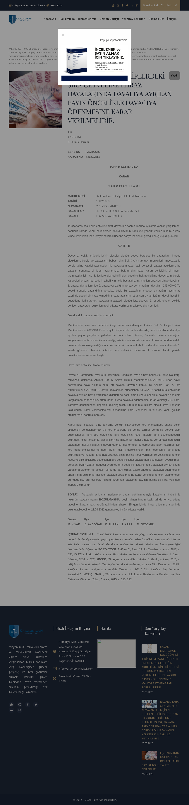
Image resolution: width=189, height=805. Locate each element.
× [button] (62, 35)
